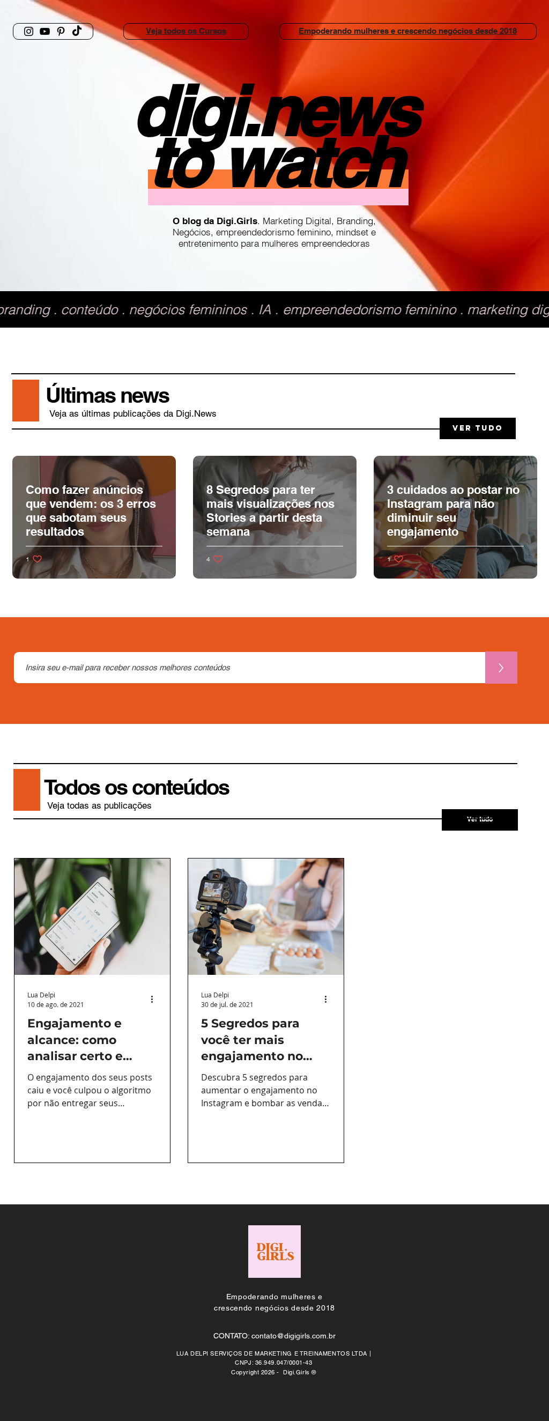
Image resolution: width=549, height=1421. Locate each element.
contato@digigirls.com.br (293, 1335)
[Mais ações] (155, 999)
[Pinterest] (61, 31)
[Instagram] (29, 31)
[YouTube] (45, 31)
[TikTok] (77, 31)
